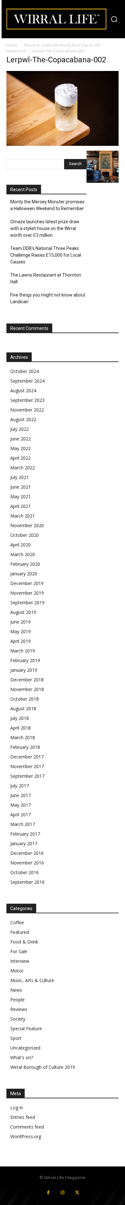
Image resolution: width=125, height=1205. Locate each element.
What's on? (21, 1057)
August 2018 (23, 708)
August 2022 (23, 419)
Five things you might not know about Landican (47, 298)
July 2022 (19, 429)
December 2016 (27, 853)
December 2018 (27, 680)
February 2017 (25, 834)
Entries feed (22, 1117)
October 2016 (24, 872)
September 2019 (27, 602)
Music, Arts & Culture (32, 980)
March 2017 (22, 824)
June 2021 (20, 487)
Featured (19, 932)
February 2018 (25, 747)
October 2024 (24, 371)
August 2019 (23, 612)
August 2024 (23, 390)
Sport (15, 1038)
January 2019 (23, 670)
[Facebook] (48, 1192)
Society (17, 1019)
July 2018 (19, 718)
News (16, 990)
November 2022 (27, 410)
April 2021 (20, 506)
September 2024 (27, 381)
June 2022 (20, 439)
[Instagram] (62, 1192)
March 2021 (22, 516)
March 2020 (22, 554)
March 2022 (22, 468)
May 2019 (20, 631)
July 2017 (19, 786)
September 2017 (27, 776)
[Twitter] (77, 1192)
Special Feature (26, 1028)
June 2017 (20, 795)
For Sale (18, 951)
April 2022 (20, 458)
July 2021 (19, 477)
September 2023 (27, 400)
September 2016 (27, 882)
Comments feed (27, 1127)
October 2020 (24, 535)
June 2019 (20, 622)
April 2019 (20, 641)
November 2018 (27, 689)
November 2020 (27, 525)
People (17, 1000)
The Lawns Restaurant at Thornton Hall (45, 278)
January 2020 (23, 574)
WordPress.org (25, 1136)
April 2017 (20, 814)
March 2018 (22, 737)
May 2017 (20, 805)
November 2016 (27, 863)
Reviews (18, 1009)
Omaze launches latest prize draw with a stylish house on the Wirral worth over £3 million (44, 228)
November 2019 (27, 593)
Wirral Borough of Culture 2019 (42, 1067)
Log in (16, 1107)
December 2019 (27, 583)
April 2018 (20, 728)
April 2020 (20, 545)
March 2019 (22, 651)
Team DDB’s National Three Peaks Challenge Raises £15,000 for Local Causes (45, 255)
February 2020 (25, 564)
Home (12, 45)
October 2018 (24, 699)
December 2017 (27, 757)
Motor (16, 971)
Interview (19, 961)
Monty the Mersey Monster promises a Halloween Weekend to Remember (47, 205)
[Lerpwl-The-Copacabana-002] (62, 144)
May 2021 (20, 496)
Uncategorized (25, 1048)
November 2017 (27, 766)
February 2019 (25, 660)
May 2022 (20, 448)
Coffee (17, 922)
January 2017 (23, 843)
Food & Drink (24, 942)
